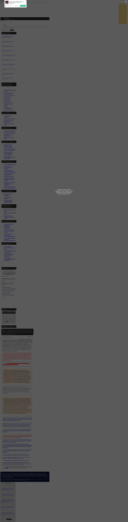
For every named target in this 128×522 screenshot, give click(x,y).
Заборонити (17, 5)
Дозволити (23, 5)
